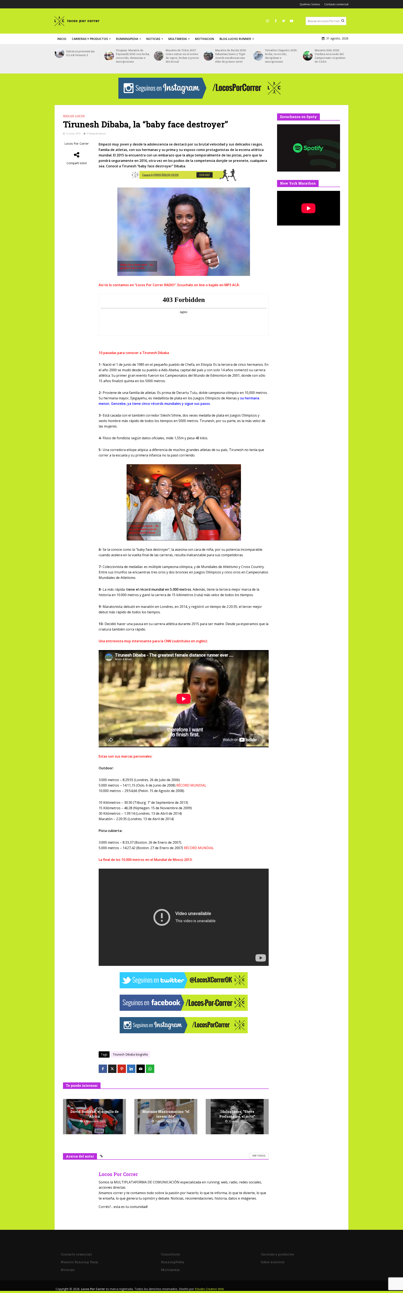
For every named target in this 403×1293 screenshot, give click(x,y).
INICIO (61, 39)
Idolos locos (74, 116)
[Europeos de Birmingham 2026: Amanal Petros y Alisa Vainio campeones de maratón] (307, 58)
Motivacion (204, 39)
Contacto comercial (336, 4)
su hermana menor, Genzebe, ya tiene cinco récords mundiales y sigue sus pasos (179, 401)
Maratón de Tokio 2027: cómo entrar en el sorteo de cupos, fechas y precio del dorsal (132, 55)
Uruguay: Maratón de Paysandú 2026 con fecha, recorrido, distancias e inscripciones (83, 55)
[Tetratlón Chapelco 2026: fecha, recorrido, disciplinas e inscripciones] (208, 56)
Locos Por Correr (76, 144)
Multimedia (177, 39)
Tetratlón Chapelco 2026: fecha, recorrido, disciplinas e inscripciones (231, 55)
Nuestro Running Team (79, 1262)
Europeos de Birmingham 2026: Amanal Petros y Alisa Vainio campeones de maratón (329, 57)
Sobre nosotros (272, 1262)
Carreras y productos (90, 39)
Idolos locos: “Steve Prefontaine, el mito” (237, 1114)
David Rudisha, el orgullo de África (94, 1114)
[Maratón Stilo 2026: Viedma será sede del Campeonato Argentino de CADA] (258, 56)
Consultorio (170, 1254)
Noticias (153, 39)
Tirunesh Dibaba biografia (130, 1054)
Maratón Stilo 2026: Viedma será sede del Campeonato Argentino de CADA (280, 55)
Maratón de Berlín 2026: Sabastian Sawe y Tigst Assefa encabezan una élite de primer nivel (181, 55)
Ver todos (258, 1155)
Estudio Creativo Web (209, 1289)
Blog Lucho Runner (235, 39)
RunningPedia (127, 39)
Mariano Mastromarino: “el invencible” (165, 1114)
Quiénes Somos (310, 4)
